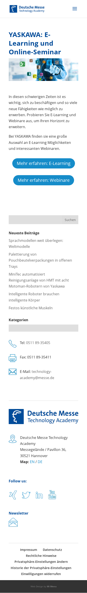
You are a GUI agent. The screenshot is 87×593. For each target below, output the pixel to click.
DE (40, 461)
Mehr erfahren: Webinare (44, 180)
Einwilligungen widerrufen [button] (41, 574)
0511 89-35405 (38, 342)
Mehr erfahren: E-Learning (43, 163)
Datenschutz (52, 550)
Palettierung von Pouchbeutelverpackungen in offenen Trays (40, 260)
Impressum (28, 550)
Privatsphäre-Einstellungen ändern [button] (41, 562)
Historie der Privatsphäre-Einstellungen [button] (41, 568)
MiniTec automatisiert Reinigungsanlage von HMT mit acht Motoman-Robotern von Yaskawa (39, 280)
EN (32, 461)
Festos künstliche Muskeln (31, 307)
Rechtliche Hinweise (41, 556)
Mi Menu (52, 586)
